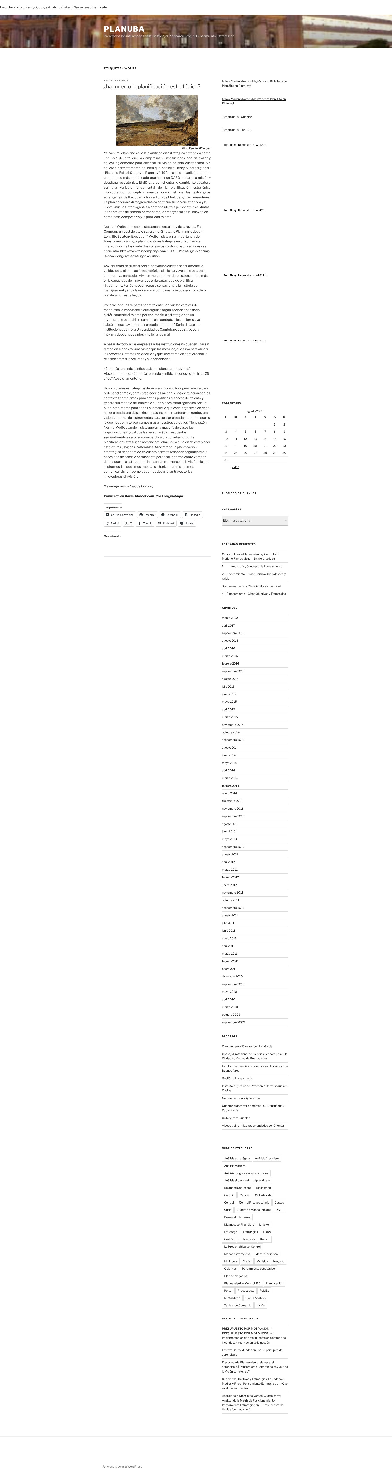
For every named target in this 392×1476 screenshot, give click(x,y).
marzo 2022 (230, 617)
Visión (261, 1305)
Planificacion (274, 1283)
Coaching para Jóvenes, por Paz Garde (247, 1046)
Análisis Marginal (235, 1165)
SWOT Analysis (256, 1298)
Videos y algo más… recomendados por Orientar (253, 1125)
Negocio (278, 1261)
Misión (247, 1261)
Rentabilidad (232, 1298)
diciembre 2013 (232, 800)
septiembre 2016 (233, 633)
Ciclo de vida (263, 1195)
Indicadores (247, 1239)
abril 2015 (228, 709)
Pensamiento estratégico (258, 1268)
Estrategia (231, 1232)
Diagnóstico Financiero (239, 1224)
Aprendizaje (262, 1180)
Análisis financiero (267, 1158)
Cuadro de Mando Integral (254, 1209)
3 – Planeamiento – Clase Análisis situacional (251, 586)
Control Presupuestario (254, 1202)
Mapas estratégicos (237, 1254)
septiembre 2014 (233, 739)
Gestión (229, 1239)
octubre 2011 (230, 900)
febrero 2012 (230, 877)
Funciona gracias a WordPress (122, 1466)
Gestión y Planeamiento (237, 1078)
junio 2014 (229, 755)
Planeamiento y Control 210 (242, 1283)
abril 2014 (228, 770)
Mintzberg (230, 1261)
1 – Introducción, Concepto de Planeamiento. (252, 566)
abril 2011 (228, 946)
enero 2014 (229, 793)
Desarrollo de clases (237, 1217)
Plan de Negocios (235, 1276)
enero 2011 (229, 968)
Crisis (227, 1209)
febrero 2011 (230, 961)
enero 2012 (229, 885)
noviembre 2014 (233, 724)
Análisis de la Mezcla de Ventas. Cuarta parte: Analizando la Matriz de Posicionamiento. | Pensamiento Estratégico (251, 1400)
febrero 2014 (230, 785)
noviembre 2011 (232, 892)
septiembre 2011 (233, 907)
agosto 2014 (230, 747)
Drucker (264, 1224)
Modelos (262, 1261)
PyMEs (264, 1290)
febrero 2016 (230, 663)
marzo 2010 (230, 1007)
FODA (267, 1232)
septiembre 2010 (233, 984)
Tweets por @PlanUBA (237, 129)
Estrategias (250, 1232)
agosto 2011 (230, 915)
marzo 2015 (230, 717)
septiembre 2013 (233, 816)
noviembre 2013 (233, 808)
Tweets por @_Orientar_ (237, 116)
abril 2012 (228, 862)
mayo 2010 (229, 991)
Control (229, 1202)
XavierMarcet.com (139, 496)
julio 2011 (228, 923)
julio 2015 (228, 686)
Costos (279, 1202)
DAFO (280, 1209)
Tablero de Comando (237, 1305)
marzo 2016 (230, 656)
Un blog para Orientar (236, 1118)
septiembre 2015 (233, 671)
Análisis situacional (236, 1180)
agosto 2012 (230, 854)
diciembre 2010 (232, 976)
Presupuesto (246, 1290)
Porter (228, 1290)
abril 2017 (228, 625)
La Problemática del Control (242, 1246)
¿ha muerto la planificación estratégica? (151, 86)
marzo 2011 (229, 953)
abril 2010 (228, 999)
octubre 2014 (231, 732)
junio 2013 (229, 831)
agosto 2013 (230, 824)
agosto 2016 (230, 640)
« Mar (235, 467)
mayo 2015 (229, 701)
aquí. (180, 496)
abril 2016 (228, 648)
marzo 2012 (230, 869)
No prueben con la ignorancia (241, 1098)
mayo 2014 (229, 763)
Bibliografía (263, 1187)
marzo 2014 (230, 778)
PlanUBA (124, 28)
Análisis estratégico (237, 1158)
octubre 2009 (231, 1014)
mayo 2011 (229, 938)
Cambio (229, 1195)
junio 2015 (229, 694)
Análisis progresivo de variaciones (246, 1173)
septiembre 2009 (233, 1022)
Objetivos (230, 1268)
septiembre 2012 (233, 846)
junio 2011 (228, 930)
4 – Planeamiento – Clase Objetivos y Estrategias (254, 593)
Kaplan (264, 1239)
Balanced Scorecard (237, 1187)
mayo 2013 (229, 839)
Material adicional (266, 1254)
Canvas (245, 1195)
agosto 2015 (230, 678)
